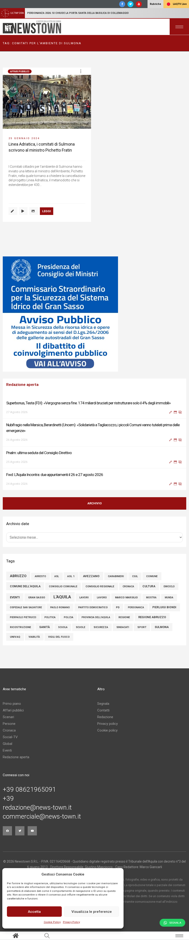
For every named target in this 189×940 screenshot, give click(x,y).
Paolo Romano (60, 607)
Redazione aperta (16, 757)
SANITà (44, 627)
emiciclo (169, 586)
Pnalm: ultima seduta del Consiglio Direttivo (39, 452)
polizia (68, 617)
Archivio (94, 503)
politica (50, 617)
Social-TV (10, 737)
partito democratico (93, 607)
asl (56, 576)
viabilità (34, 637)
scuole (80, 627)
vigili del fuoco (59, 636)
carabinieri (116, 576)
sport (141, 627)
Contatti (103, 710)
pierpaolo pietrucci (23, 617)
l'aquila (62, 596)
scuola (63, 627)
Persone (9, 724)
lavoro (102, 597)
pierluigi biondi (164, 607)
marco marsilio (126, 597)
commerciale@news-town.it (42, 816)
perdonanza (136, 607)
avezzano (91, 576)
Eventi (7, 750)
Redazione (105, 717)
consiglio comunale (63, 586)
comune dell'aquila (25, 586)
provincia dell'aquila (96, 617)
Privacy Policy (71, 922)
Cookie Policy (52, 922)
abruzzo (18, 576)
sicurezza (101, 627)
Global (7, 744)
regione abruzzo (152, 617)
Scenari (8, 717)
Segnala (103, 704)
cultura (148, 586)
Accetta (34, 912)
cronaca (128, 586)
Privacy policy (107, 724)
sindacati (122, 627)
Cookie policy (107, 730)
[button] (80, 71)
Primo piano (12, 704)
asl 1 (71, 576)
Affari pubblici (19, 71)
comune (152, 576)
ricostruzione (20, 627)
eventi (15, 597)
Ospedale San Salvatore (26, 607)
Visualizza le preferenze (91, 912)
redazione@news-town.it (37, 807)
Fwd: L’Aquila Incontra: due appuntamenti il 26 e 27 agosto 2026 (54, 474)
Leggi (46, 211)
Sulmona (162, 627)
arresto (40, 576)
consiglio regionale (100, 586)
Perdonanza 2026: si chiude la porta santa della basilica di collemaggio (78, 13)
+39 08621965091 (29, 789)
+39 (8, 798)
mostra (151, 597)
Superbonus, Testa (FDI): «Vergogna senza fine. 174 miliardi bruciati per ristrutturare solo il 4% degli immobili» (88, 403)
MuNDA (169, 597)
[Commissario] (94, 314)
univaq (15, 636)
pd (118, 607)
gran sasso (36, 597)
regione (124, 617)
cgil (135, 576)
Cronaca (9, 730)
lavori (84, 597)
